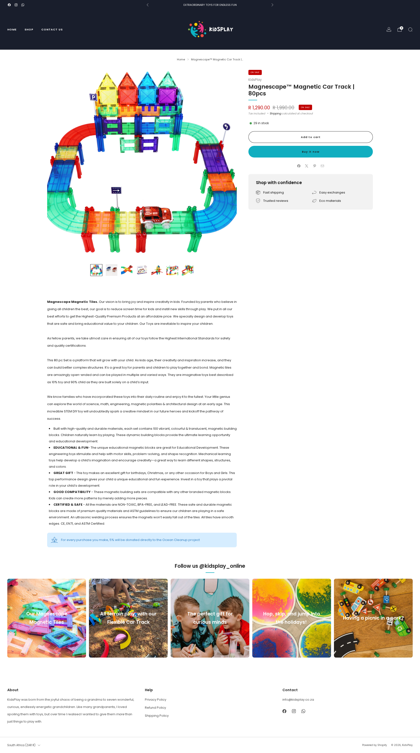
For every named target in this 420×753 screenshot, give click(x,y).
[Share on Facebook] (299, 165)
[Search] (410, 29)
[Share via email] (322, 165)
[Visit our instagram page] (16, 4)
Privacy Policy (155, 699)
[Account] (388, 29)
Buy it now (310, 152)
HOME (12, 29)
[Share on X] (306, 165)
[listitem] (210, 4)
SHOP (29, 29)
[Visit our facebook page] (9, 4)
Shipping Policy (157, 715)
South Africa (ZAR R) (21, 745)
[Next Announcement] (272, 5)
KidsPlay (255, 79)
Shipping (275, 113)
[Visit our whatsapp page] (22, 4)
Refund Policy (155, 707)
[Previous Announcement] (147, 5)
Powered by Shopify (374, 745)
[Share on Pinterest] (314, 165)
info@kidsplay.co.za (298, 699)
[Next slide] (227, 165)
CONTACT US (52, 29)
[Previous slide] (57, 165)
